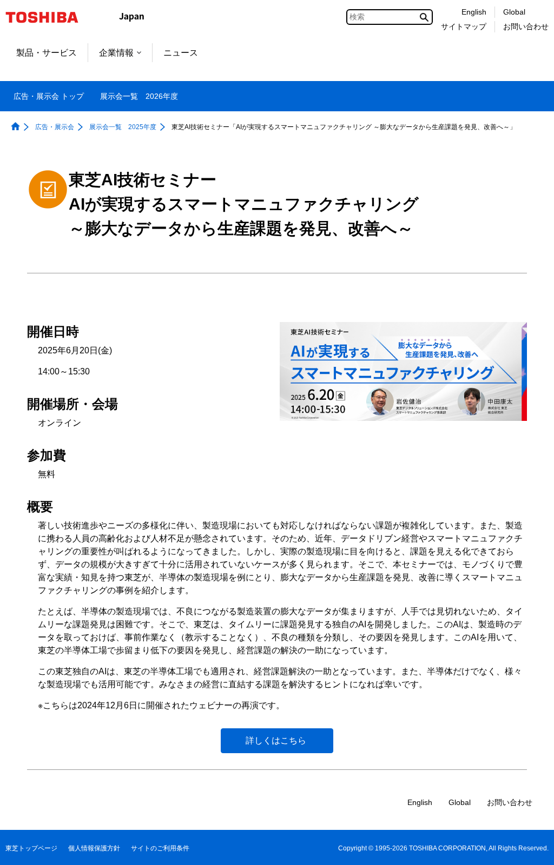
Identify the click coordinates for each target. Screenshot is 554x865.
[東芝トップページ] (49, 17)
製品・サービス (46, 52)
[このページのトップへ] (530, 846)
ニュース (180, 52)
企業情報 (116, 52)
